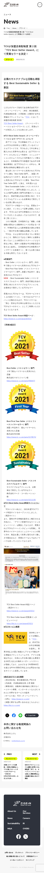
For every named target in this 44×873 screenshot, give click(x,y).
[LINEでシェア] (20, 715)
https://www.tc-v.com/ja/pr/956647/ (21, 381)
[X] (25, 836)
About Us (12, 811)
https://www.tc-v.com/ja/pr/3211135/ (21, 500)
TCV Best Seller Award (13, 123)
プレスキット (19, 852)
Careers (26, 818)
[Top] (11, 5)
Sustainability (13, 823)
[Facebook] (18, 836)
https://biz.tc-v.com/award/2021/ (20, 624)
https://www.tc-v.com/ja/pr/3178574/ (21, 437)
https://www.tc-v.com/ (20, 699)
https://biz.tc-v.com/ (12, 705)
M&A (10, 829)
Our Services (26, 812)
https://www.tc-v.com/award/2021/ (18, 319)
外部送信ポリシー (32, 856)
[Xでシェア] (7, 715)
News (10, 818)
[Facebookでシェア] (14, 715)
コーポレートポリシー (17, 860)
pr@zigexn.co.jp (18, 741)
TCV (27, 117)
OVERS (26, 829)
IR (24, 823)
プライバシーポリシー (32, 852)
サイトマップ (30, 860)
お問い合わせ (9, 852)
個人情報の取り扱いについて (15, 856)
